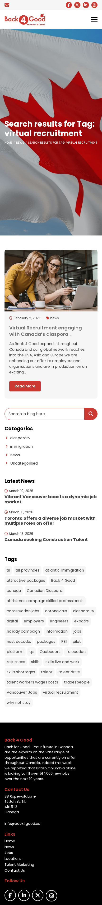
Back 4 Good (63, 580)
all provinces (27, 570)
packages (46, 641)
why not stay (19, 702)
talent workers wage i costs (32, 682)
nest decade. (19, 641)
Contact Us (15, 870)
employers (34, 621)
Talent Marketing (19, 864)
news (54, 318)
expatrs (81, 621)
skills (35, 662)
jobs (77, 631)
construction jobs (23, 611)
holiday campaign (23, 631)
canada (14, 590)
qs (31, 651)
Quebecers (50, 651)
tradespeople (77, 682)
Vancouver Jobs (22, 692)
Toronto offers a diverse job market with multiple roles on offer (50, 520)
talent (46, 672)
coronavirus (56, 611)
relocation (76, 651)
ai (8, 570)
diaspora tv (83, 611)
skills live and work (62, 662)
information (57, 631)
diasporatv (20, 438)
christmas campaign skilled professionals (45, 600)
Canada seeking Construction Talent (46, 539)
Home (8, 143)
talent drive (69, 672)
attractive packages (26, 580)
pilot (77, 641)
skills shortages (21, 672)
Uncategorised (24, 463)
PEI (64, 641)
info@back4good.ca (22, 823)
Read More (25, 386)
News (20, 143)
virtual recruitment (60, 692)
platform (15, 651)
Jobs (9, 852)
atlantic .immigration (64, 570)
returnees (16, 662)
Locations (13, 858)
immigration (21, 446)
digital (12, 621)
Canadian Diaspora (44, 590)
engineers (59, 621)
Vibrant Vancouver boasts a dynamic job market (51, 499)
